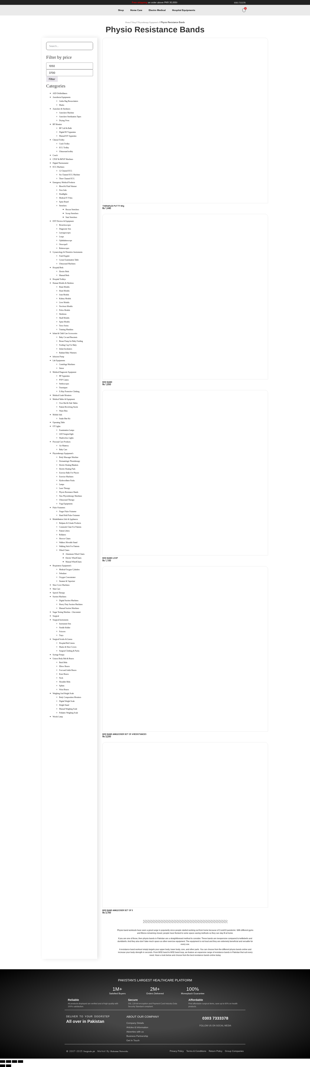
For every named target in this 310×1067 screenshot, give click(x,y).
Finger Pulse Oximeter (67, 511)
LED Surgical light (66, 434)
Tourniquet (63, 387)
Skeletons (63, 314)
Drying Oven (64, 120)
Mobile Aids (57, 415)
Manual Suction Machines (69, 608)
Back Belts (63, 662)
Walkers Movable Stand (68, 542)
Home (127, 22)
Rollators (62, 535)
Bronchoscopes (65, 225)
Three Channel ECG (67, 178)
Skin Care (56, 589)
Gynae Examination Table (69, 260)
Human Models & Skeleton (63, 283)
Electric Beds (64, 271)
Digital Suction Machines (68, 600)
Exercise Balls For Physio (69, 473)
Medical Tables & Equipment (64, 399)
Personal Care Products (62, 442)
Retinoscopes (64, 248)
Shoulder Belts (64, 682)
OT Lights (57, 426)
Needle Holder (64, 627)
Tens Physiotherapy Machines (70, 496)
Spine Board (64, 202)
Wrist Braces (64, 689)
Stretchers (63, 206)
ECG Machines (58, 167)
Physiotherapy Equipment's (148, 22)
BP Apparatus (64, 376)
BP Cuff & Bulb (65, 128)
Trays (61, 635)
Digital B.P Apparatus (67, 132)
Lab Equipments (59, 360)
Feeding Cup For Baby (68, 345)
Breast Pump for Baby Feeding (71, 341)
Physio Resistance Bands (68, 492)
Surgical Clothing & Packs (69, 651)
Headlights (63, 194)
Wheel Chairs (64, 550)
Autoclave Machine (66, 113)
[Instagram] (221, 1030)
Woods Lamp (58, 717)
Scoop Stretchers (72, 213)
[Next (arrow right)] (8, 1065)
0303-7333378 (239, 3)
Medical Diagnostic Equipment (64, 372)
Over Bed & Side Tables (68, 403)
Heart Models (64, 291)
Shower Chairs (65, 538)
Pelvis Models (64, 310)
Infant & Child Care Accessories (65, 333)
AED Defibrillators (60, 93)
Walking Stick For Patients (69, 546)
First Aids (63, 190)
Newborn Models (66, 306)
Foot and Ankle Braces (68, 670)
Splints (61, 686)
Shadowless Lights (66, 438)
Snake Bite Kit (64, 418)
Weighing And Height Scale (63, 693)
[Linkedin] (215, 1030)
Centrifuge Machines (67, 364)
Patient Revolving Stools (68, 407)
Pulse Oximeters (59, 507)
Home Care (136, 10)
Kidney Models (65, 298)
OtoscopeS (63, 244)
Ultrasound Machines (67, 264)
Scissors (62, 631)
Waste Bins (63, 411)
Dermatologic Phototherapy (69, 461)
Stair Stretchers (71, 217)
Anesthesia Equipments (62, 97)
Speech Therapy (59, 593)
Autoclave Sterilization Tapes (70, 116)
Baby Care (63, 449)
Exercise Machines (66, 477)
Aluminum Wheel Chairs (75, 554)
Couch (55, 155)
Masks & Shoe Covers (68, 647)
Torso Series (64, 326)
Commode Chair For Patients (70, 527)
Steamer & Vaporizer (67, 581)
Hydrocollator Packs (67, 480)
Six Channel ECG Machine (69, 175)
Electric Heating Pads (67, 469)
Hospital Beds (58, 267)
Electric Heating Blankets (68, 465)
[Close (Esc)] (20, 1061)
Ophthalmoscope (65, 240)
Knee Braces (64, 674)
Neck (61, 678)
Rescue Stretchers (72, 209)
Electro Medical (157, 10)
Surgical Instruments (60, 620)
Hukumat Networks (119, 1051)
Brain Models (64, 287)
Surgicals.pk (89, 1051)
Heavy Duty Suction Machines (71, 604)
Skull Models (64, 318)
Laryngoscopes (65, 233)
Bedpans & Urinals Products (70, 523)
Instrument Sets (65, 624)
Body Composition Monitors (70, 697)
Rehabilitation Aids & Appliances (65, 519)
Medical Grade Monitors (62, 395)
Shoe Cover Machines (61, 585)
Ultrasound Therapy (66, 500)
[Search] (89, 46)
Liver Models (64, 302)
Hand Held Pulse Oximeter (69, 515)
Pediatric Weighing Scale (68, 713)
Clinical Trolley (58, 140)
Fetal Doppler (64, 256)
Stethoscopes (64, 384)
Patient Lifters (64, 531)
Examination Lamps (66, 430)
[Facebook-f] (209, 1030)
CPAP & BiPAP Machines (63, 159)
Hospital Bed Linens (67, 643)
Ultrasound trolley (66, 151)
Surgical (56, 616)
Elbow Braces (64, 666)
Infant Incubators (65, 349)
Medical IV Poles (65, 198)
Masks (61, 105)
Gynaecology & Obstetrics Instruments (68, 252)
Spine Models (64, 322)
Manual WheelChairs (74, 562)
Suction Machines (59, 597)
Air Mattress (64, 446)
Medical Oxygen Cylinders (69, 569)
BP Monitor (57, 124)
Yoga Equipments (66, 504)
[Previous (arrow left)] (2, 1065)
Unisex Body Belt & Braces (63, 658)
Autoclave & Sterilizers (61, 109)
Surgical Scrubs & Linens (62, 639)
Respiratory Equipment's (62, 566)
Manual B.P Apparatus (68, 136)
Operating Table (59, 422)
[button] (239, 10)
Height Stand (64, 705)
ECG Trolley (64, 147)
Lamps (61, 484)
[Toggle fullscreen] (8, 1061)
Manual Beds (64, 275)
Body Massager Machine (68, 457)
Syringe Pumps (58, 655)
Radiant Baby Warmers (68, 353)
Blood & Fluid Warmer (68, 186)
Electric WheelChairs (74, 558)
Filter (52, 79)
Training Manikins (66, 329)
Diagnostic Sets (65, 229)
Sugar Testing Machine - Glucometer (67, 612)
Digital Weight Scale (67, 701)
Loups (61, 236)
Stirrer (61, 368)
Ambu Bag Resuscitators (68, 101)
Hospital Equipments (183, 10)
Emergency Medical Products (64, 182)
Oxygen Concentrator (67, 577)
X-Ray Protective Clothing (69, 391)
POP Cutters (64, 380)
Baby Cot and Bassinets (68, 337)
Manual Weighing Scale (68, 709)
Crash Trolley (64, 144)
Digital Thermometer (60, 163)
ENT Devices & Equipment (63, 221)
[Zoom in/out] (2, 1061)
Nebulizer (63, 573)
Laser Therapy (64, 488)
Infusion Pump (58, 357)
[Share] (14, 1061)
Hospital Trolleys (59, 279)
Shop (121, 10)
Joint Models (64, 295)
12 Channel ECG (65, 171)
